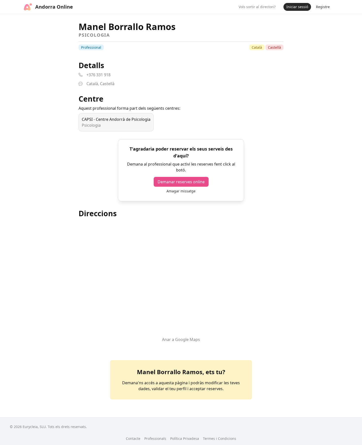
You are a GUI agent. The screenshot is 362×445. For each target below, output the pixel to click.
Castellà (274, 47)
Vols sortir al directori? (257, 6)
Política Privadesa (184, 438)
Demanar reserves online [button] (181, 181)
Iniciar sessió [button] (297, 6)
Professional (91, 47)
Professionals (155, 438)
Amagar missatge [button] (181, 191)
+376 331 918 (98, 74)
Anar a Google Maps (181, 339)
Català (257, 47)
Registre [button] (323, 6)
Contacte (133, 438)
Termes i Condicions (219, 438)
